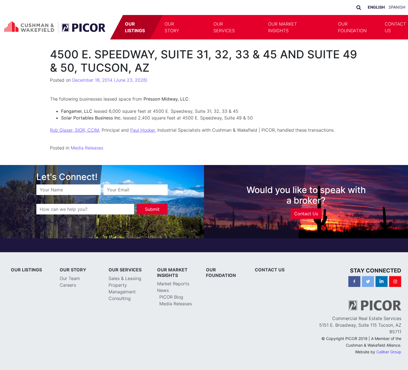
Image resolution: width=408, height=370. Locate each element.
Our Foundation (352, 27)
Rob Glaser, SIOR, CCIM (74, 130)
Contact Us (306, 213)
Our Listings (135, 27)
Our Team (70, 278)
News (163, 290)
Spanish (397, 7)
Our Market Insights (282, 27)
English (376, 7)
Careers (68, 285)
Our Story (172, 27)
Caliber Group (388, 351)
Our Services (224, 27)
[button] (196, 27)
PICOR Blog (171, 297)
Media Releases (87, 148)
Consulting (120, 298)
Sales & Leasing (125, 278)
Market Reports (173, 283)
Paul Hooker (142, 130)
